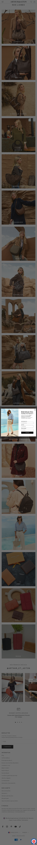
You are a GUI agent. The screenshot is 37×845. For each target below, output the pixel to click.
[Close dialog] (35, 409)
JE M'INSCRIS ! (27, 432)
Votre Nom (22, 424)
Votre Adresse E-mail (24, 421)
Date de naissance (23, 428)
